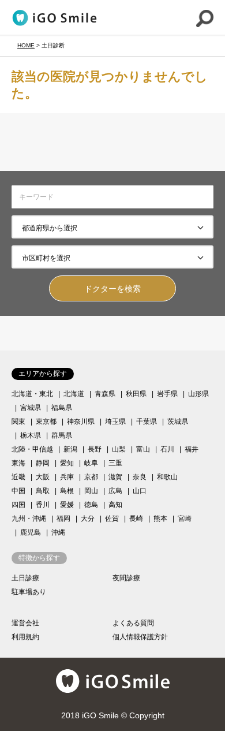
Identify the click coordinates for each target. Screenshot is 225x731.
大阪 (43, 477)
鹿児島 (30, 532)
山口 (140, 491)
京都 (91, 477)
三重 (115, 463)
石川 (167, 449)
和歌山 (167, 477)
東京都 (46, 421)
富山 (143, 449)
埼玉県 (115, 421)
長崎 (136, 518)
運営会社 (25, 623)
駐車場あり (29, 592)
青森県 (105, 394)
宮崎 (185, 518)
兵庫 (67, 477)
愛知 (67, 463)
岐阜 (91, 463)
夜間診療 (126, 578)
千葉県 (146, 421)
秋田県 (136, 394)
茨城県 (177, 421)
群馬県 (61, 435)
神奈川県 (81, 421)
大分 (88, 518)
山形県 (198, 394)
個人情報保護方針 (140, 637)
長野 (95, 449)
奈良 (140, 477)
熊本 (160, 518)
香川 (43, 505)
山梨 (119, 449)
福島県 (61, 408)
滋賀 (115, 477)
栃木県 (30, 435)
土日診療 (25, 578)
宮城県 (30, 408)
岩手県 (167, 394)
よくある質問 (133, 623)
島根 (67, 491)
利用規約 (25, 637)
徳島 (91, 505)
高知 (115, 505)
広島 (115, 491)
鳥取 (43, 491)
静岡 (43, 463)
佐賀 (112, 518)
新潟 (70, 449)
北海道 (73, 394)
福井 (191, 449)
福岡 (63, 518)
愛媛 (67, 505)
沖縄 (58, 532)
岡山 (91, 491)
